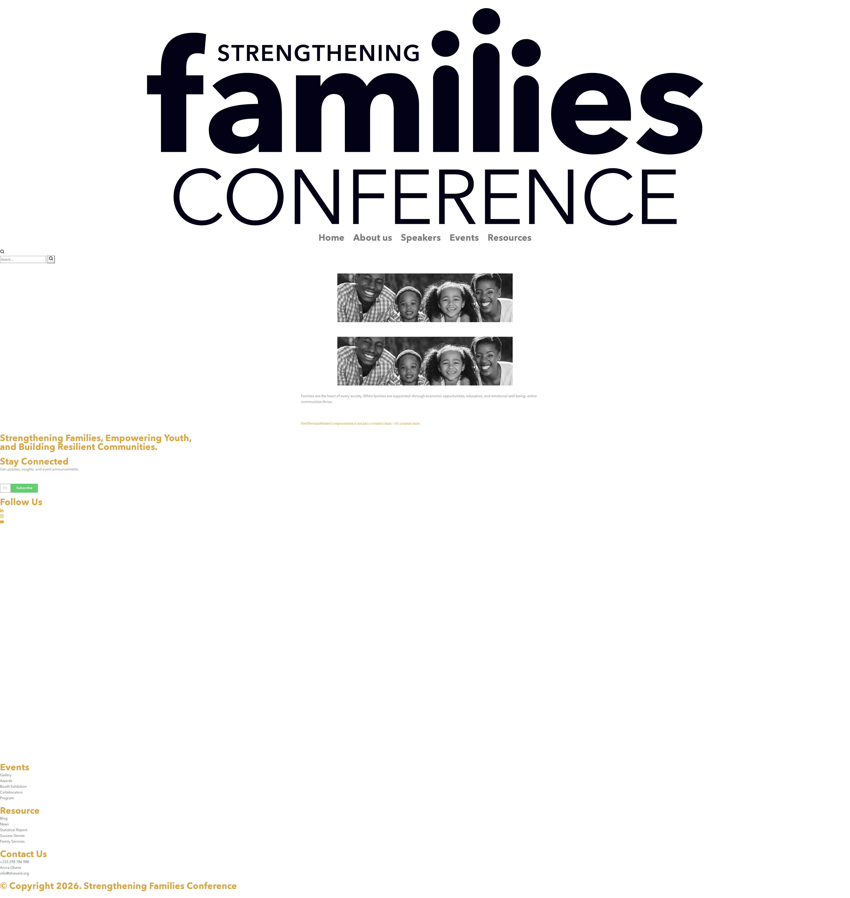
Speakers (421, 238)
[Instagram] (425, 516)
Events (464, 238)
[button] (2, 252)
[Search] (51, 259)
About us (372, 238)
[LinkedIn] (425, 510)
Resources (509, 238)
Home (331, 238)
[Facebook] (425, 527)
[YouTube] (425, 521)
